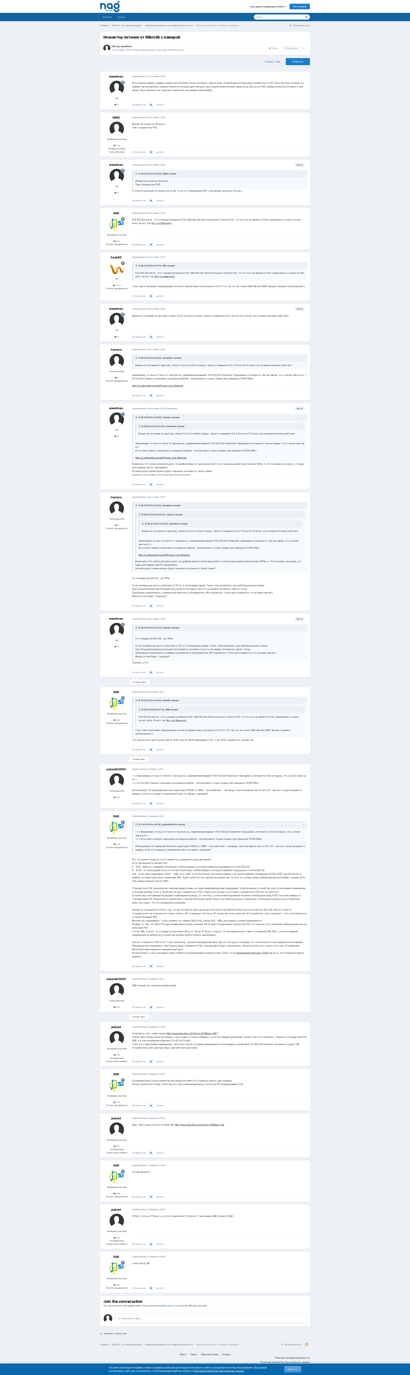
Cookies (226, 1354)
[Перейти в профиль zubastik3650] (117, 780)
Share (274, 48)
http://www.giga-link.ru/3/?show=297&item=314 (199, 1124)
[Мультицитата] (151, 105)
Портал (121, 17)
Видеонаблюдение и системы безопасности (158, 49)
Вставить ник (139, 104)
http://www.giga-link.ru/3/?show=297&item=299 (192, 1033)
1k (118, 104)
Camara (116, 349)
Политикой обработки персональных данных (218, 1371)
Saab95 (116, 257)
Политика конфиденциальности (292, 1357)
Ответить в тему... (131, 1318)
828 (118, 241)
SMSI (116, 117)
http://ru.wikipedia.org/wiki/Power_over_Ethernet (157, 385)
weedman (126, 46)
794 (118, 145)
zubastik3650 (116, 769)
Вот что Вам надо (162, 223)
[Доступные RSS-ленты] (306, 1344)
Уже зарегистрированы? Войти (267, 6)
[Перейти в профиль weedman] (106, 48)
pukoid (116, 1027)
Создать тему (272, 61)
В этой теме (293, 17)
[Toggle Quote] (136, 173)
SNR (116, 213)
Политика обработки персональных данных (285, 1362)
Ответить (297, 61)
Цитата (160, 104)
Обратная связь (210, 1354)
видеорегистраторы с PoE (252, 952)
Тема (193, 1354)
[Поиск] (306, 17)
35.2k (118, 285)
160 (118, 1055)
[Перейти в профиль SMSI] (117, 129)
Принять (293, 1369)
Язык (183, 1354)
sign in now (173, 1305)
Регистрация (300, 6)
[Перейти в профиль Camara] (117, 361)
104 (118, 797)
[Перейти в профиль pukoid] (117, 1038)
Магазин (107, 17)
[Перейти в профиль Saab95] (117, 268)
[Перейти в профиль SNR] (117, 224)
